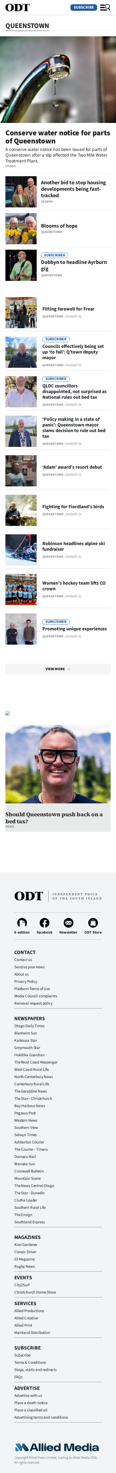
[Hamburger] (105, 7)
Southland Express (29, 1222)
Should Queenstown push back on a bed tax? (54, 817)
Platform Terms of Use (32, 989)
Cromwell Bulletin (29, 1171)
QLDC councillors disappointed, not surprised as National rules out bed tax (74, 392)
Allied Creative (26, 1318)
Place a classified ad (30, 1410)
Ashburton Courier (29, 1142)
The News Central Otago (34, 1186)
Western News (25, 1120)
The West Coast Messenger (35, 1062)
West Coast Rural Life (31, 1069)
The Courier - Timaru (31, 1149)
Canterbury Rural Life (31, 1084)
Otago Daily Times (29, 1026)
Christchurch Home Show (35, 1292)
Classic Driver (25, 1252)
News (9, 826)
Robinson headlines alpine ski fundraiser (73, 546)
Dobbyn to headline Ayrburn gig (74, 266)
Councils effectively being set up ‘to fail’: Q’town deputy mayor (73, 352)
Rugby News (24, 1266)
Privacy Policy (25, 981)
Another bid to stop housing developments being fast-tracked (73, 189)
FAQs (18, 1377)
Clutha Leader (25, 1200)
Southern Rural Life (30, 1207)
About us (21, 974)
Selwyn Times (25, 1135)
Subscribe (84, 7)
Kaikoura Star (25, 1040)
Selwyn (47, 201)
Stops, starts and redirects (35, 1370)
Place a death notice (30, 1403)
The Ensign (23, 1215)
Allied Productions (29, 1311)
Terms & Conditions (30, 1362)
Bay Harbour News (29, 1106)
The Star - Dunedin (29, 1193)
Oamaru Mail (25, 1157)
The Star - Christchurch (33, 1098)
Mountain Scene (27, 1178)
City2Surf (21, 1285)
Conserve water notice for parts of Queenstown (57, 137)
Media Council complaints (35, 996)
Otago (10, 166)
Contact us (23, 960)
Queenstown (51, 232)
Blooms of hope (59, 226)
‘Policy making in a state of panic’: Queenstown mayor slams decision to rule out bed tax (73, 428)
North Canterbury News (33, 1077)
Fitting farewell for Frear (68, 309)
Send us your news (29, 967)
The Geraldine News (30, 1091)
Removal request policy (33, 1003)
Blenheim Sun (25, 1033)
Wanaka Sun (24, 1164)
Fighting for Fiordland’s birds (73, 506)
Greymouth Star (27, 1048)
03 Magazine (24, 1259)
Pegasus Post (25, 1113)
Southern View (26, 1128)
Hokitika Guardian (29, 1055)
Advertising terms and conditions (41, 1417)
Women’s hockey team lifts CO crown (73, 586)
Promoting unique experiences (74, 629)
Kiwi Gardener (25, 1245)
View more (55, 669)
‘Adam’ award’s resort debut (72, 467)
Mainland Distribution (32, 1333)
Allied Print (23, 1325)
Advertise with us (28, 1395)
